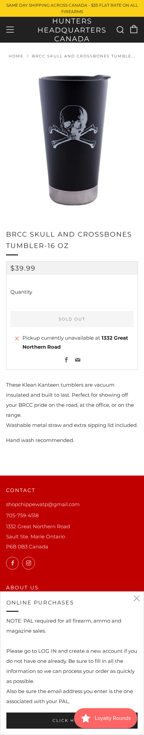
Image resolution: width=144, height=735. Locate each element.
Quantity (21, 292)
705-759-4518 (22, 515)
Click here (69, 720)
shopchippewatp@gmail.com (43, 504)
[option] (72, 139)
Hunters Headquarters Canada (72, 30)
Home (16, 56)
